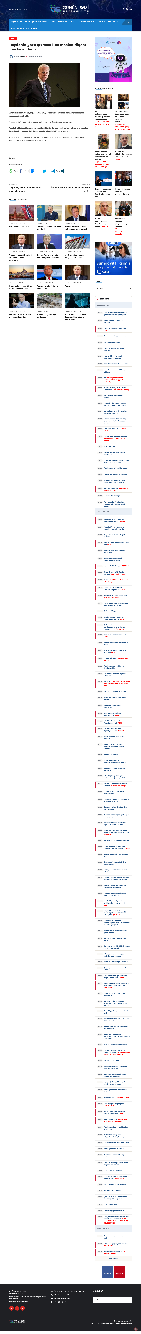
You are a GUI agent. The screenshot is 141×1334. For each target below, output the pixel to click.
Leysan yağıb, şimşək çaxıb (114, 1105)
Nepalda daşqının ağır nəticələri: (116, 596)
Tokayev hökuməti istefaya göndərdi (113, 396)
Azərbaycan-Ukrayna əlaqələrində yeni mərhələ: (122, 226)
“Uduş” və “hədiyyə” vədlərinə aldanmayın (116, 389)
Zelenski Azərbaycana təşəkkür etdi (115, 1237)
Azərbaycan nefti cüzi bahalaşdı (115, 468)
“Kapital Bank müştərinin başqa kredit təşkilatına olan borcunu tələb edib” (115, 913)
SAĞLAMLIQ (20, 28)
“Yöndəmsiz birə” (116, 659)
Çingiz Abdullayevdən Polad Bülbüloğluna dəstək (114, 618)
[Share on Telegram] (55, 171)
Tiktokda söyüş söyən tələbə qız (115, 1245)
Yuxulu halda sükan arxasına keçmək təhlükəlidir (114, 1112)
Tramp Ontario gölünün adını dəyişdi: (114, 573)
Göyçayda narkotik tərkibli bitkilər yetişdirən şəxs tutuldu (116, 461)
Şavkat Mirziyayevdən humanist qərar (115, 939)
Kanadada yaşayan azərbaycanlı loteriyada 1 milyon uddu (103, 193)
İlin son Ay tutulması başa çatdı (115, 336)
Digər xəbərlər (113, 1258)
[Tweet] (46, 171)
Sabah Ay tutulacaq (111, 754)
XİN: (113, 380)
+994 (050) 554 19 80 (61, 1295)
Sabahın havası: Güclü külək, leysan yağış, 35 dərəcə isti (117, 947)
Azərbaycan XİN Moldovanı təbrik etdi (116, 1091)
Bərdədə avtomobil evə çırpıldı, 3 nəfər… (116, 643)
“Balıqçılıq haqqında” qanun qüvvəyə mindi (114, 792)
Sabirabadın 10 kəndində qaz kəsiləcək (114, 769)
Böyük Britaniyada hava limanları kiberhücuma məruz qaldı (75, 317)
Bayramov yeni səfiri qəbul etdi (116, 636)
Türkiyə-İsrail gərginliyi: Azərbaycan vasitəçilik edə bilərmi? (114, 746)
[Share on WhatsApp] (13, 171)
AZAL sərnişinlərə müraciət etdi (115, 1044)
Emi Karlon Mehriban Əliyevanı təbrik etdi (115, 675)
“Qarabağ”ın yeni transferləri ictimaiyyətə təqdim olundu (114, 528)
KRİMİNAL (115, 22)
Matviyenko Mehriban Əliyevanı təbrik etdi (115, 871)
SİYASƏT (27, 22)
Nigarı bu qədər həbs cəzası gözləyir (114, 737)
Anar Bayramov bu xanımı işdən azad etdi (115, 651)
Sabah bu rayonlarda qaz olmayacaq (113, 706)
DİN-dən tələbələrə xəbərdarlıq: (115, 438)
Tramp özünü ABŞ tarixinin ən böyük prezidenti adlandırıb (21, 257)
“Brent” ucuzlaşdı (110, 1204)
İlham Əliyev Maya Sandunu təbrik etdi (116, 1012)
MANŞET (13, 22)
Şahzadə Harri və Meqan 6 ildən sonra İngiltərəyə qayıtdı (115, 1198)
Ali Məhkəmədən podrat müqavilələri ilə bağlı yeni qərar (115, 1136)
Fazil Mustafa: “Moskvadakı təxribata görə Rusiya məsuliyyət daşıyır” (116, 504)
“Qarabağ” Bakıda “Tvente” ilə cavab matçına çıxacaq (115, 1083)
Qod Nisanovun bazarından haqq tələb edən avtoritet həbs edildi (122, 120)
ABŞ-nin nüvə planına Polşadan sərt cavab (115, 536)
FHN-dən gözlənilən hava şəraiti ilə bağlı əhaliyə (116, 1178)
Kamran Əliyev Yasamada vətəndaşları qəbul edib (113, 357)
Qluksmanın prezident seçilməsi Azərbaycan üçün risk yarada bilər (116, 832)
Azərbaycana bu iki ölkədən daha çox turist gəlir (116, 1027)
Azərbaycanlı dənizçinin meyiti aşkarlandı (115, 551)
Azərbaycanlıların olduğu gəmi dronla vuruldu (115, 667)
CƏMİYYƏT (45, 22)
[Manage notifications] (136, 1329)
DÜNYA (53, 22)
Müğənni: (117, 684)
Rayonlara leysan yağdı (116, 430)
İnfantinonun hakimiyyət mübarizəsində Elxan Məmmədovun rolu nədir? (117, 1036)
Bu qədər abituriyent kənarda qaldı (116, 840)
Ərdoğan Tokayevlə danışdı (114, 611)
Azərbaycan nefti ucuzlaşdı (114, 1149)
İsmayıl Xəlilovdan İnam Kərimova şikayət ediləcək (122, 191)
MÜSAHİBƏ (82, 22)
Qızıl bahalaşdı (109, 446)
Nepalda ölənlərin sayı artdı (114, 1252)
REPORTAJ (60, 22)
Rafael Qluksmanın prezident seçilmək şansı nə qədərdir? (117, 847)
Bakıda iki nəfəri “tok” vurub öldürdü (114, 349)
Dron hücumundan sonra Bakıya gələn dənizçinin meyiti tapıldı (115, 314)
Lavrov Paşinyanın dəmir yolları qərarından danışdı (115, 412)
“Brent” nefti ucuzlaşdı (112, 496)
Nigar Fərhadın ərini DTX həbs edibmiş (115, 371)
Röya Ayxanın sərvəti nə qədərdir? (116, 364)
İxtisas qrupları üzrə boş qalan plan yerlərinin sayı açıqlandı (117, 955)
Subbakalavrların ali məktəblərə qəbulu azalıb (115, 932)
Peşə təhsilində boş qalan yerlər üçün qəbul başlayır (115, 1067)
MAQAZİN (28, 28)
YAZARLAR (107, 22)
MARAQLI (36, 28)
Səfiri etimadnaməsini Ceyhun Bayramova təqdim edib (115, 886)
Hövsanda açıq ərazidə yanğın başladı (115, 699)
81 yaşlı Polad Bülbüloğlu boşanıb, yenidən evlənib (123, 155)
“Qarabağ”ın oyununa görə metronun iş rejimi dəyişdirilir (114, 777)
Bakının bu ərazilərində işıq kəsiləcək (114, 1156)
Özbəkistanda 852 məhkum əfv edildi (115, 969)
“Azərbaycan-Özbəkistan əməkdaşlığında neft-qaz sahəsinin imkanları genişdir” (117, 923)
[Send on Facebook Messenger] (36, 171)
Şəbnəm (22, 57)
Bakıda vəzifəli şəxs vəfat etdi (115, 329)
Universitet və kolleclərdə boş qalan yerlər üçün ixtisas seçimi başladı (115, 421)
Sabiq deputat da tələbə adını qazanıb (114, 321)
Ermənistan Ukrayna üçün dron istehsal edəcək (115, 863)
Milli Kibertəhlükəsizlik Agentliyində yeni (113, 722)
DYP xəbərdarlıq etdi (111, 1060)
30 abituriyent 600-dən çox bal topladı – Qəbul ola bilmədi (115, 824)
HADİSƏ (12, 28)
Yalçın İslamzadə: (115, 1120)
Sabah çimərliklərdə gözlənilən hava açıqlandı (115, 808)
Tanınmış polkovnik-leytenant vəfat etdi (117, 543)
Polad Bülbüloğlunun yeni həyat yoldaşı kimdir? (103, 222)
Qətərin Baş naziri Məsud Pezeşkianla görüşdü (114, 589)
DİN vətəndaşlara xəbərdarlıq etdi (116, 1142)
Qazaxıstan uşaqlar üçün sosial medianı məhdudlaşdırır (115, 1075)
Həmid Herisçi (116, 1097)
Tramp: (68, 286)
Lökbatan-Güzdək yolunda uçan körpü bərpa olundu (115, 977)
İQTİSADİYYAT (36, 22)
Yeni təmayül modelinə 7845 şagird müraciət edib (117, 1020)
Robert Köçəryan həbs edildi (114, 1211)
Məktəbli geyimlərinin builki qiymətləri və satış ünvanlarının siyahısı (115, 1003)
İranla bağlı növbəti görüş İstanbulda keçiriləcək (113, 559)
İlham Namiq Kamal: (116, 489)
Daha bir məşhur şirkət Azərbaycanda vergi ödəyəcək (115, 761)
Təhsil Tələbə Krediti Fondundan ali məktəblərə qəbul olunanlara (116, 985)
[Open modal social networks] (63, 171)
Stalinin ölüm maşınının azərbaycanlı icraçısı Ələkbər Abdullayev (114, 627)
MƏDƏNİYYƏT (98, 22)
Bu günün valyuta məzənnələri (115, 1184)
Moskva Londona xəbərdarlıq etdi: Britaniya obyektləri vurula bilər (116, 879)
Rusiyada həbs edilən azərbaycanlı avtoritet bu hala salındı (103, 159)
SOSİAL (89, 22)
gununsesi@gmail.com (62, 1298)
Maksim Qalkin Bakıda (116, 566)
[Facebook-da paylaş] (23, 171)
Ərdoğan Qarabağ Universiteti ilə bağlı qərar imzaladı (116, 1164)
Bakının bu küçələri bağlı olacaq (115, 691)
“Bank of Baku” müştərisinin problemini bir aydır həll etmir (115, 903)
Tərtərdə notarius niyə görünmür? (116, 962)
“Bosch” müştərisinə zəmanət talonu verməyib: (117, 1052)
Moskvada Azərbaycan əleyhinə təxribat (115, 785)
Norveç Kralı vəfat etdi (19, 227)
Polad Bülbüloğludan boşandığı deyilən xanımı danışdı (102, 119)
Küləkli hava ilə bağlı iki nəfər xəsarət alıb (114, 453)
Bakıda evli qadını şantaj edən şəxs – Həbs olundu (116, 816)
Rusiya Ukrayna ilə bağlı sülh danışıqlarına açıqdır (115, 520)
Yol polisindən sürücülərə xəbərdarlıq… (113, 714)
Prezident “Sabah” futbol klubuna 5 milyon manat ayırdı (116, 800)
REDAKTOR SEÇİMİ (71, 22)
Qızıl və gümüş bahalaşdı (113, 1170)
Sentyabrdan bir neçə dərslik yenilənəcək (114, 994)
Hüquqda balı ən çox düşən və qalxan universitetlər (115, 894)
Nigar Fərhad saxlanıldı (112, 1190)
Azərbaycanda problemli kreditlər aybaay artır (116, 1128)
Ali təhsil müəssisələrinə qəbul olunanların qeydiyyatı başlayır (115, 404)
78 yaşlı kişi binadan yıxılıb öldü (115, 474)
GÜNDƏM (20, 22)
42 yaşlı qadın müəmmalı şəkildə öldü (116, 855)
